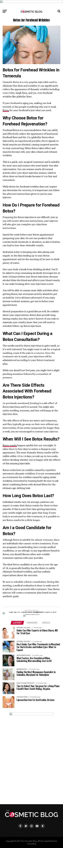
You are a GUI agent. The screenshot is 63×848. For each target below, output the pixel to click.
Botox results (10, 445)
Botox (6, 110)
